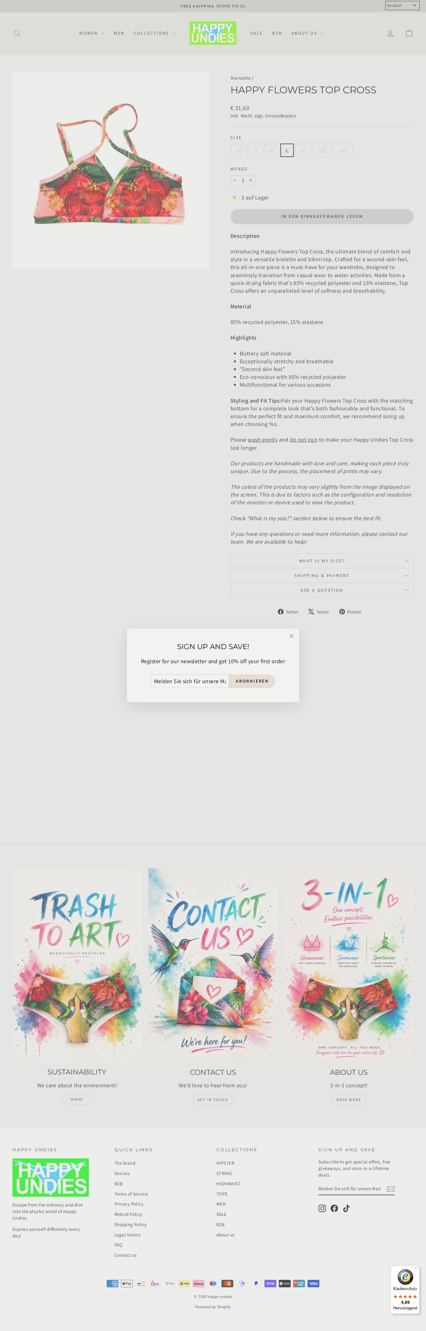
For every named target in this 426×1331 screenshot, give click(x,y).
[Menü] (416, 1269)
